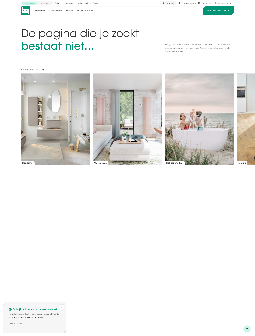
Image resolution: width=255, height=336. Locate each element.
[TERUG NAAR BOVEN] (247, 329)
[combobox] (232, 3)
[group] (37, 3)
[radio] (29, 3)
